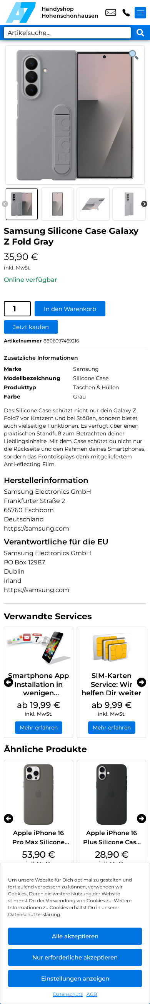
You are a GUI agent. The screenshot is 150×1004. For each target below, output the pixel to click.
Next (144, 204)
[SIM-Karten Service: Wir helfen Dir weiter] (111, 647)
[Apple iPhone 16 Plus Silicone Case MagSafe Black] (111, 794)
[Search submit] (140, 32)
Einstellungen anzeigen (75, 978)
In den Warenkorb (70, 309)
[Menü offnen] (140, 12)
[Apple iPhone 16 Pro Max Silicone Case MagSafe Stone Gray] (38, 794)
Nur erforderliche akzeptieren (75, 957)
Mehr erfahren (39, 727)
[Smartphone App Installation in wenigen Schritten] (38, 647)
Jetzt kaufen (31, 327)
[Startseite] (21, 12)
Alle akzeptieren (75, 936)
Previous (5, 204)
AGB (92, 994)
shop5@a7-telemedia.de (111, 12)
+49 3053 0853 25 (126, 12)
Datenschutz (68, 994)
